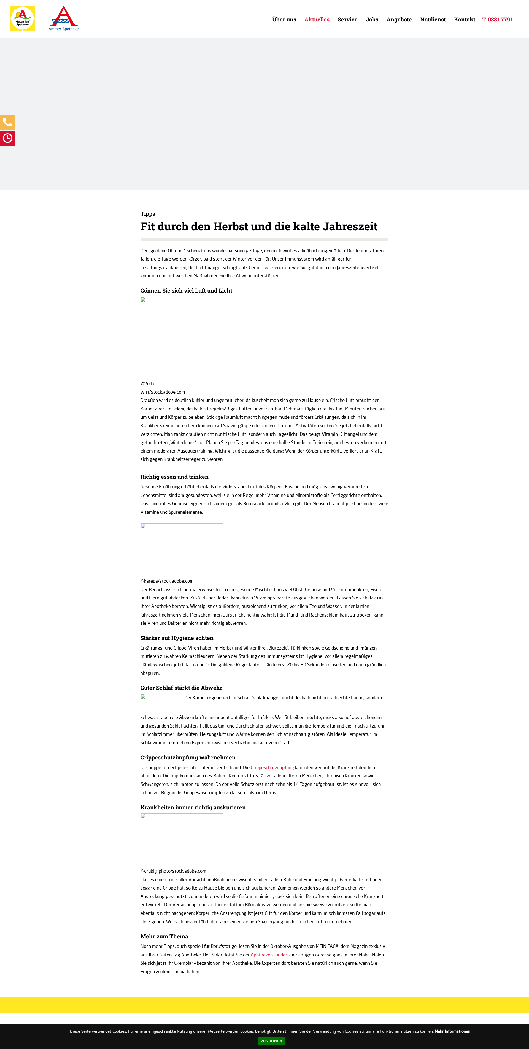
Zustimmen (271, 1041)
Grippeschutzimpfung (272, 767)
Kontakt (464, 19)
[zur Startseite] (22, 29)
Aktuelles (317, 19)
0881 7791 (500, 19)
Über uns (284, 19)
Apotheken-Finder (269, 955)
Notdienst (433, 19)
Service (348, 19)
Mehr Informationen (452, 1031)
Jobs (372, 19)
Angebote (399, 19)
